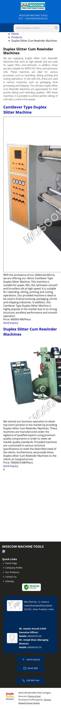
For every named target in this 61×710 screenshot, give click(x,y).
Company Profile (13, 567)
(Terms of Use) (34, 696)
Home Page (11, 563)
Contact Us (11, 576)
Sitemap (9, 581)
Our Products (12, 572)
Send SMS (33, 668)
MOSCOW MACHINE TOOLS (33, 17)
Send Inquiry (10, 323)
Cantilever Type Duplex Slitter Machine (24, 109)
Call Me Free (32, 680)
